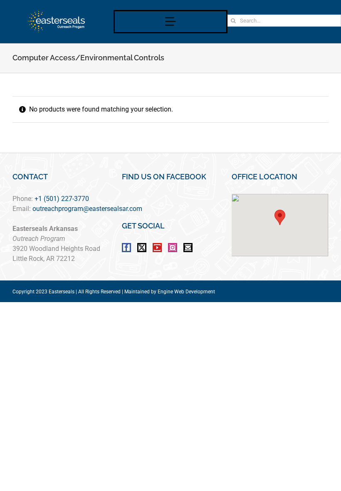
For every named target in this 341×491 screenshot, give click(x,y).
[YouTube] (157, 247)
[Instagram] (172, 247)
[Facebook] (126, 247)
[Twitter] (141, 247)
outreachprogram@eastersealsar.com (87, 209)
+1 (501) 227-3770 (62, 199)
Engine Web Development (186, 292)
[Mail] (188, 247)
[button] (280, 217)
